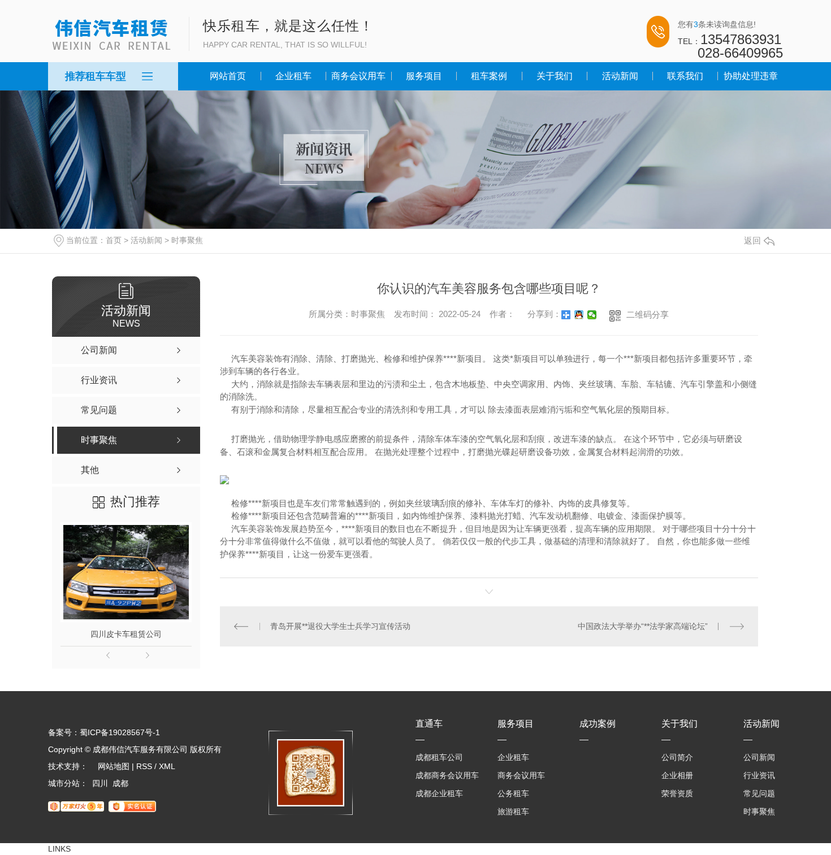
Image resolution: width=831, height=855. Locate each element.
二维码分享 (647, 314)
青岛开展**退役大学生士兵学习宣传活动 (340, 626)
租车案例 (489, 76)
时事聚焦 (187, 240)
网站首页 (228, 76)
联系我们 (685, 76)
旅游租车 (513, 811)
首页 (114, 240)
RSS (144, 766)
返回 (752, 240)
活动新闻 (620, 76)
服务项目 (424, 76)
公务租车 (513, 793)
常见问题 (759, 793)
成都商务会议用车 (447, 775)
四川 (100, 783)
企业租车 (293, 76)
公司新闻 (759, 757)
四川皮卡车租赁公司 (126, 634)
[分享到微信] (592, 314)
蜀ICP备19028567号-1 (120, 732)
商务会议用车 (358, 76)
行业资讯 (759, 775)
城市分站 (64, 783)
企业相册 (677, 775)
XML (167, 766)
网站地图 (113, 766)
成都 (120, 783)
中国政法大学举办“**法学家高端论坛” (643, 626)
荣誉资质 (677, 793)
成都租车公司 (439, 757)
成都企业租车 (439, 793)
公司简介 (677, 757)
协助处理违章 (751, 76)
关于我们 (554, 76)
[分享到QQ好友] (579, 314)
